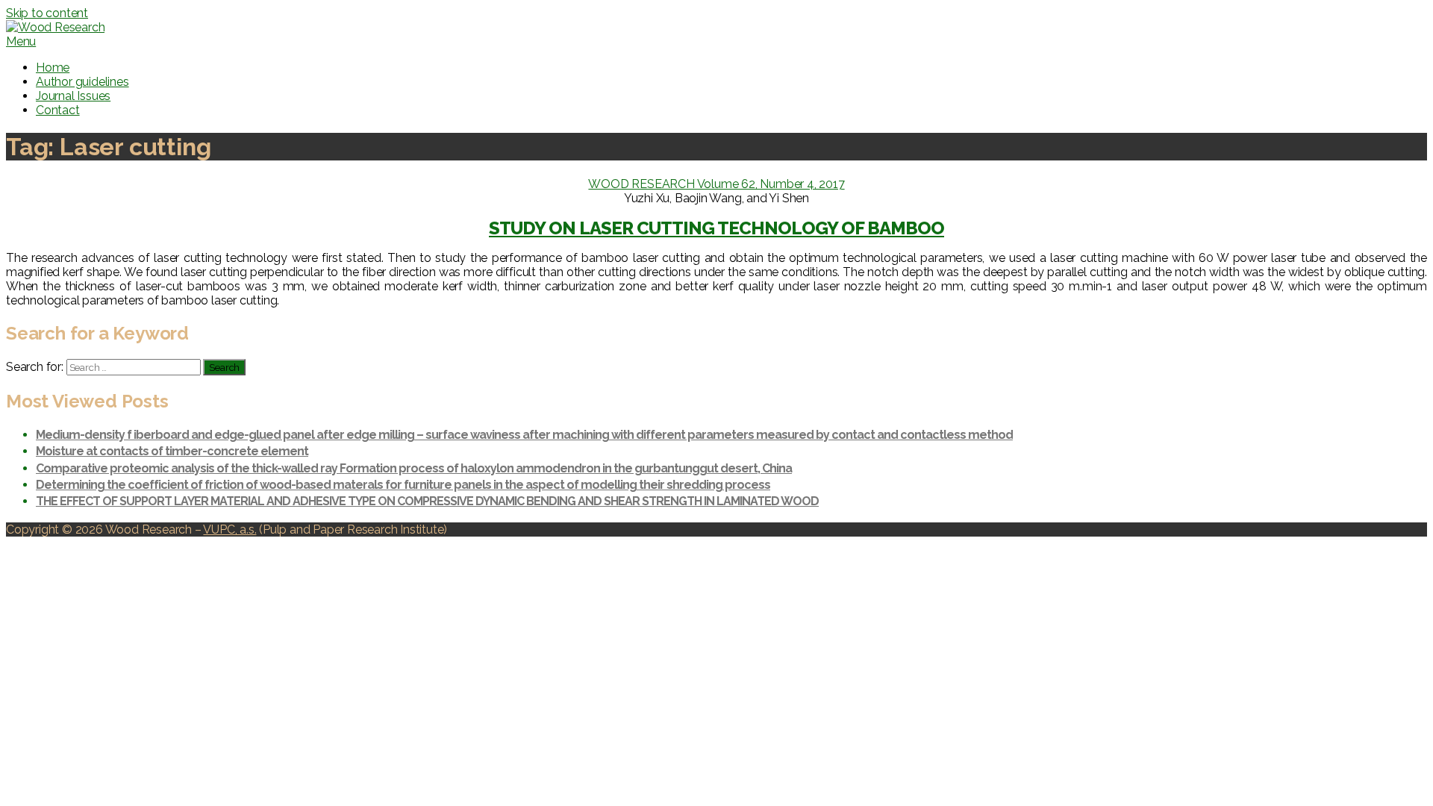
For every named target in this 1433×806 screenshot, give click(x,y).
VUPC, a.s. (229, 529)
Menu (21, 41)
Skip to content (47, 13)
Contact (58, 110)
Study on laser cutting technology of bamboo (716, 228)
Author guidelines (82, 82)
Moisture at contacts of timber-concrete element (172, 451)
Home (52, 67)
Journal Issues (73, 96)
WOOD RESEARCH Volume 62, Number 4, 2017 (716, 184)
